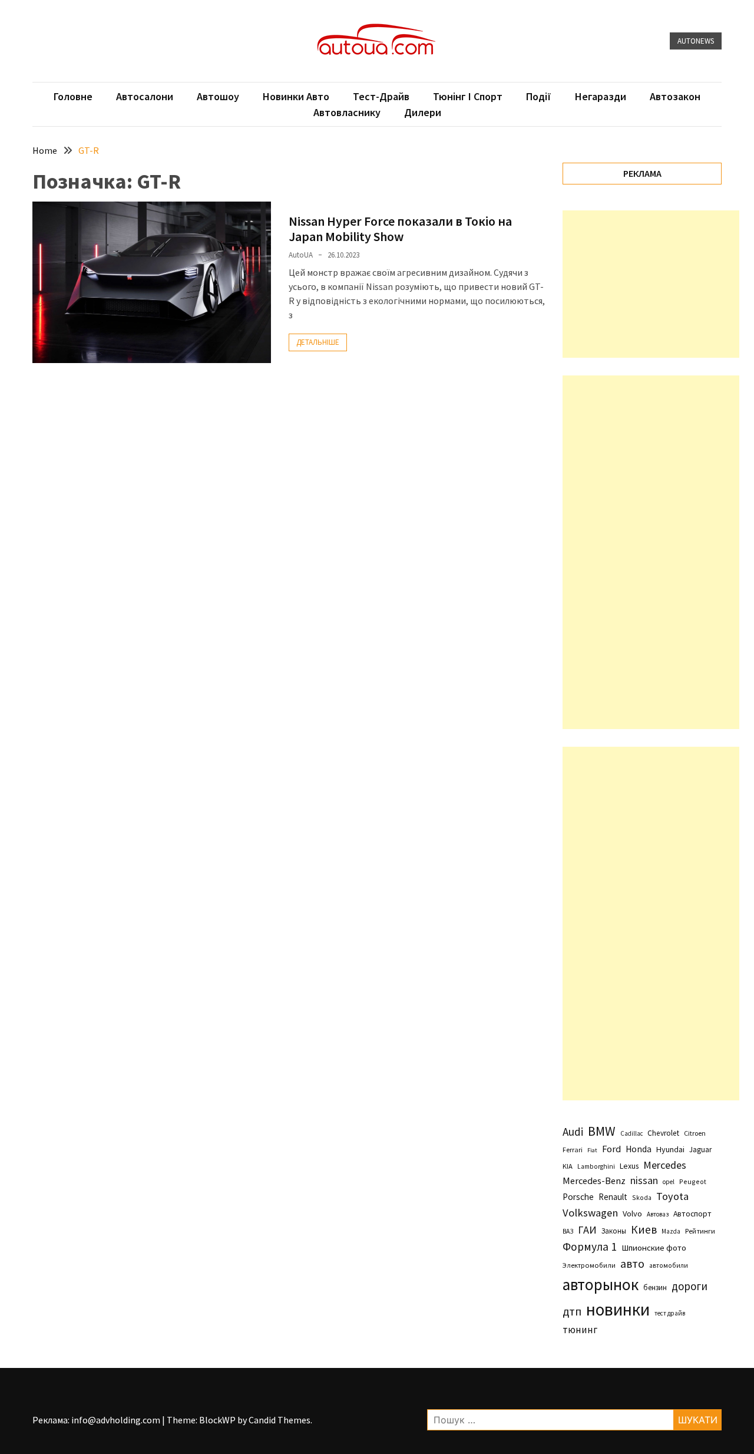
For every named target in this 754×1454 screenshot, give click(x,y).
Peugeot (692, 1181)
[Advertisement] (651, 284)
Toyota (672, 1196)
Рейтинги (700, 1230)
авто (632, 1264)
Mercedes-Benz (594, 1180)
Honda (639, 1149)
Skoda (642, 1197)
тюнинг (580, 1329)
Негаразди (600, 96)
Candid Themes (279, 1420)
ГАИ (587, 1230)
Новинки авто (296, 96)
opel (668, 1182)
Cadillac (631, 1133)
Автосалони (144, 96)
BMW (602, 1131)
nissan (644, 1180)
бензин (655, 1287)
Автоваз (658, 1214)
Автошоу (218, 96)
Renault (612, 1196)
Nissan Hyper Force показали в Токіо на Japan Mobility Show (400, 229)
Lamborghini (596, 1166)
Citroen (695, 1133)
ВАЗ (568, 1231)
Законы (613, 1230)
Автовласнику (347, 112)
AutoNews (695, 41)
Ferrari (573, 1149)
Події (538, 96)
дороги (689, 1286)
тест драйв (669, 1313)
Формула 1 (590, 1246)
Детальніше (317, 342)
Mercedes (664, 1165)
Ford (611, 1149)
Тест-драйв (381, 96)
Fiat (592, 1150)
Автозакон (675, 96)
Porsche (578, 1196)
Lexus (629, 1165)
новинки (618, 1309)
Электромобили (589, 1265)
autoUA (301, 255)
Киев (644, 1229)
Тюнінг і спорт (467, 96)
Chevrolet (663, 1133)
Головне (73, 96)
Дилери (422, 112)
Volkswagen (590, 1212)
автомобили (668, 1265)
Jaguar (700, 1150)
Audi (573, 1132)
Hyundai (670, 1149)
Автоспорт (692, 1213)
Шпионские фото (653, 1247)
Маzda (671, 1231)
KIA (568, 1166)
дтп (572, 1311)
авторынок (601, 1284)
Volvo (632, 1213)
